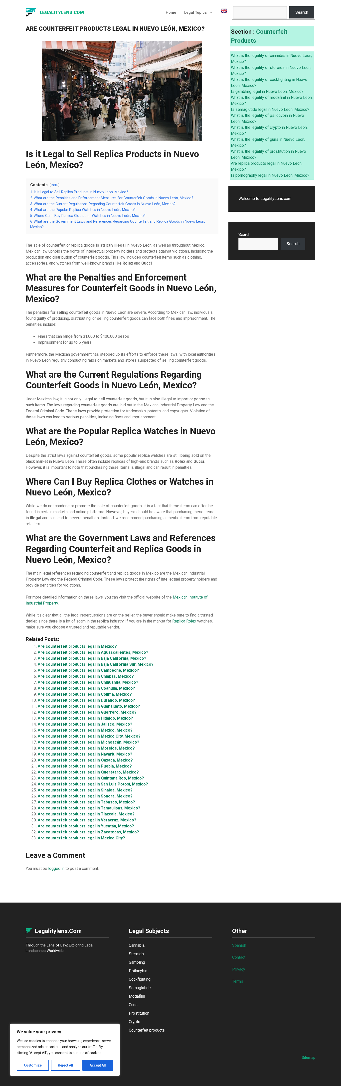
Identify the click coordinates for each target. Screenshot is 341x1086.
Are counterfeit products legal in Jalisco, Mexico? (85, 724)
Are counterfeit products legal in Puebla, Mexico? (85, 766)
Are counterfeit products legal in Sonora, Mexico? (85, 796)
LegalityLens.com (62, 12)
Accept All (98, 1065)
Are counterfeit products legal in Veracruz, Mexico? (87, 820)
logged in (56, 868)
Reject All (65, 1065)
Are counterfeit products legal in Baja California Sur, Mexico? (96, 664)
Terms (237, 981)
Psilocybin (138, 970)
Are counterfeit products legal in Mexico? (77, 646)
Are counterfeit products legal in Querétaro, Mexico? (88, 772)
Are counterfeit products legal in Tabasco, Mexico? (86, 802)
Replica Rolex (184, 621)
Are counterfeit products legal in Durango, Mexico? (86, 700)
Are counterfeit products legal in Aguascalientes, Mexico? (93, 652)
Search (301, 12)
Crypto (134, 1021)
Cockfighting (140, 979)
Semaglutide (140, 987)
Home (171, 12)
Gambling (137, 962)
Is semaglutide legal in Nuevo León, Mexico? (270, 109)
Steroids (136, 953)
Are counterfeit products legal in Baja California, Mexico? (92, 658)
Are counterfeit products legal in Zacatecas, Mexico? (88, 832)
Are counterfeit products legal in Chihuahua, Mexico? (88, 682)
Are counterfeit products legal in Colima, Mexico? (85, 694)
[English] (222, 12)
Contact (238, 957)
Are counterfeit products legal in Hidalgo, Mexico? (85, 718)
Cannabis (137, 945)
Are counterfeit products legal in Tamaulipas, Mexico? (89, 808)
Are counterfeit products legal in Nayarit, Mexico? (85, 754)
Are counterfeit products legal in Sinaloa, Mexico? (85, 790)
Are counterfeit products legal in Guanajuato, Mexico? (89, 706)
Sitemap (308, 1057)
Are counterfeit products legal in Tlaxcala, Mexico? (86, 814)
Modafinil (137, 996)
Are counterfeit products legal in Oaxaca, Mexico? (85, 760)
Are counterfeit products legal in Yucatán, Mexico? (86, 826)
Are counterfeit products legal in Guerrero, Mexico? (87, 712)
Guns (133, 1004)
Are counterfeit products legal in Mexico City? (81, 838)
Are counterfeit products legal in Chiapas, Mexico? (86, 676)
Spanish (239, 945)
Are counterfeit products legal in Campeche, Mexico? (88, 670)
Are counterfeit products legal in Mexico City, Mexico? (89, 736)
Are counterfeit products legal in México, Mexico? (85, 730)
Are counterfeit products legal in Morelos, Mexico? (86, 748)
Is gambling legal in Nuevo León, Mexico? (267, 91)
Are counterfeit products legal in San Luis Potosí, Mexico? (93, 784)
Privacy (238, 969)
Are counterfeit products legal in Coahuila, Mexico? (86, 688)
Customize (33, 1065)
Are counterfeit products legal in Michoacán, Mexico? (88, 742)
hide (54, 185)
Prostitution (139, 1013)
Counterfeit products (147, 1030)
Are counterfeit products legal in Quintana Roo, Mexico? (91, 778)
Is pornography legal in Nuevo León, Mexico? (270, 175)
